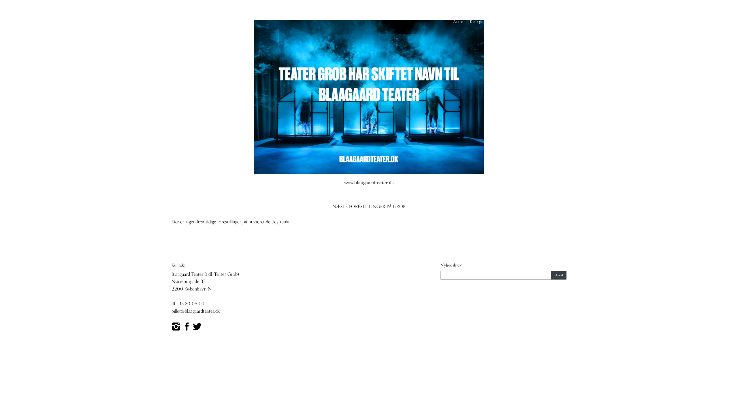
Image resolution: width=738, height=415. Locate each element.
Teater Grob (190, 22)
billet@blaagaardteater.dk (196, 311)
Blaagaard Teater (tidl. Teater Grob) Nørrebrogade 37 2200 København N (205, 282)
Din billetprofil (517, 21)
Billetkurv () (550, 21)
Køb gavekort (483, 21)
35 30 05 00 (192, 304)
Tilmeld (559, 275)
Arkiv (458, 21)
